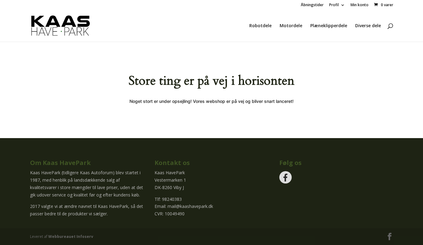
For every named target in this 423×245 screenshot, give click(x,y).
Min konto (359, 5)
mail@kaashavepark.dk (190, 206)
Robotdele (260, 25)
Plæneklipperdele (328, 25)
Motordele (291, 25)
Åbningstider (312, 5)
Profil (334, 5)
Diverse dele (368, 25)
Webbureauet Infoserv (70, 236)
